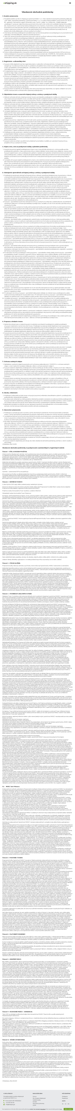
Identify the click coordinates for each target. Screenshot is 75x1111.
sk (62, 1104)
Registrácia (65, 1098)
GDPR (34, 1105)
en (68, 1104)
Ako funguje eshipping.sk (39, 1098)
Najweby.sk (43, 1109)
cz (65, 1104)
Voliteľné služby (37, 1100)
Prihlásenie (65, 1096)
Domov (35, 1096)
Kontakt (35, 1101)
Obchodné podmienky (38, 1103)
